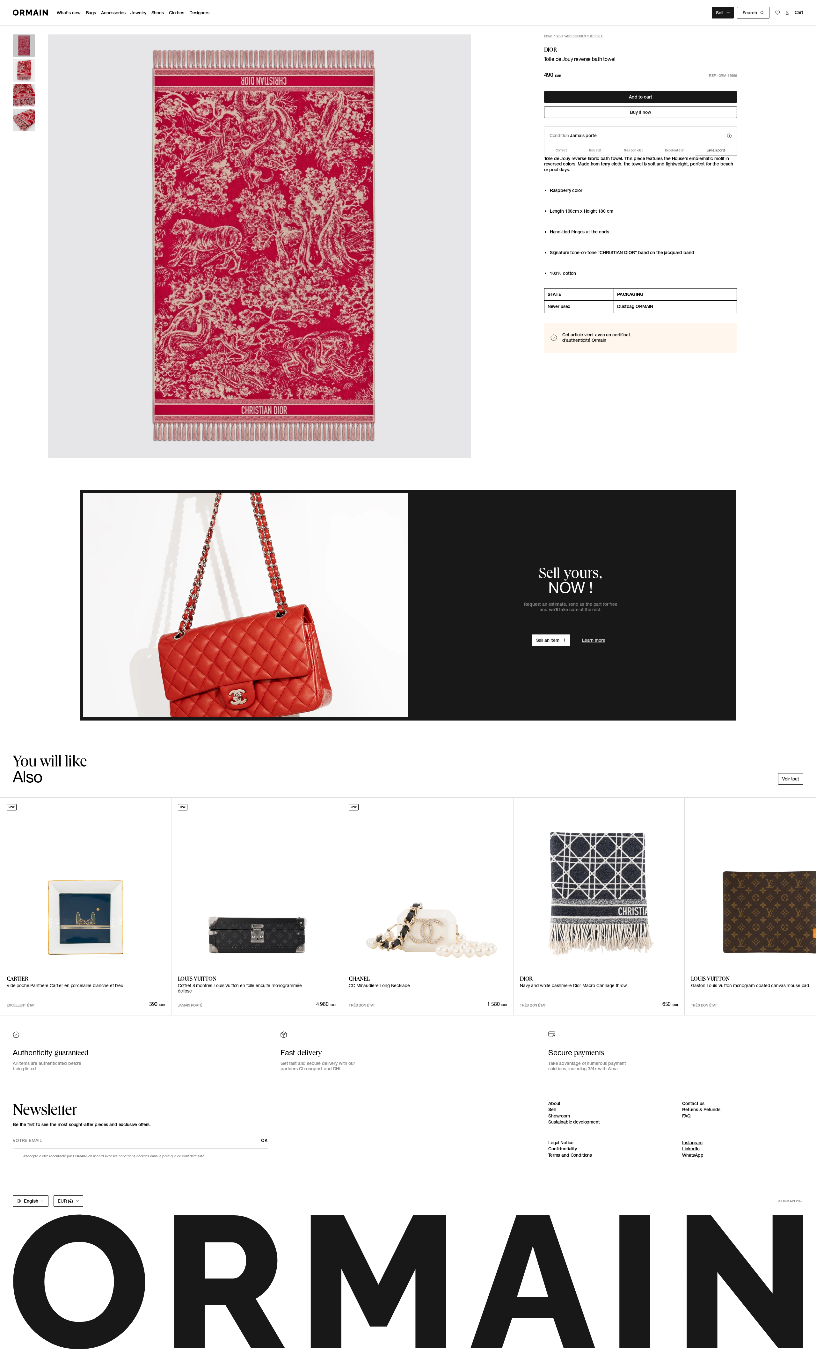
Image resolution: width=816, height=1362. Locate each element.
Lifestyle (595, 36)
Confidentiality (562, 1149)
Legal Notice (560, 1143)
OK (264, 1140)
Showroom (559, 1116)
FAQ (686, 1116)
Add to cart (640, 97)
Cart (799, 12)
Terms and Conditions (570, 1155)
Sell (719, 13)
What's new (69, 13)
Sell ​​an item (547, 640)
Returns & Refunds (701, 1109)
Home (548, 36)
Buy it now (640, 112)
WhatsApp (692, 1155)
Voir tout (790, 779)
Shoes (157, 13)
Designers (199, 13)
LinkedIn (691, 1149)
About (554, 1103)
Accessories (113, 13)
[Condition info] (729, 136)
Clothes (176, 13)
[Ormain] (30, 13)
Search (750, 13)
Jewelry (138, 13)
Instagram (692, 1143)
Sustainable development (574, 1122)
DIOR (559, 36)
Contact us (693, 1103)
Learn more (593, 640)
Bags (91, 13)
